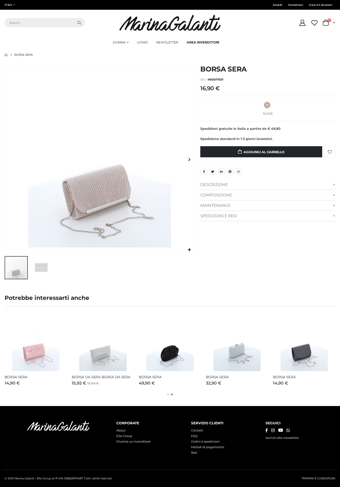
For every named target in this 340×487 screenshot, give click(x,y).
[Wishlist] (315, 23)
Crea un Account (320, 4)
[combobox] (45, 22)
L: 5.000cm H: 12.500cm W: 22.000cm (230, 186)
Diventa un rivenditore (133, 441)
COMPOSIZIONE (216, 195)
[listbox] (267, 106)
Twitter (212, 171)
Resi (194, 452)
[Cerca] (79, 22)
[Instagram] (273, 430)
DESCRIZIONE (214, 184)
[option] (267, 105)
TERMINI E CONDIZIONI (318, 478)
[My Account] (302, 23)
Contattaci (295, 4)
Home (6, 55)
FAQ (194, 436)
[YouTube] (280, 430)
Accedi (277, 4)
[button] (189, 250)
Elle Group (124, 436)
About (121, 430)
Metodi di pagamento (207, 447)
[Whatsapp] (288, 430)
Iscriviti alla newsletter (282, 438)
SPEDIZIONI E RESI (218, 216)
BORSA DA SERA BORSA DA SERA (101, 377)
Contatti (197, 430)
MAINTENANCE (215, 205)
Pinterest (230, 171)
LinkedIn (221, 171)
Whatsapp (238, 171)
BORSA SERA (16, 377)
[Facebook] (267, 430)
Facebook (204, 171)
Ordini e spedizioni (205, 441)
